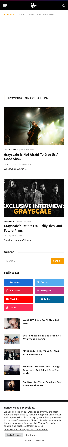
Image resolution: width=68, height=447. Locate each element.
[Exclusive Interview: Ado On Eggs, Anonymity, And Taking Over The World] (12, 370)
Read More (31, 435)
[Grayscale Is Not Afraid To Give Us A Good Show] (34, 126)
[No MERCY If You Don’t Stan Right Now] (12, 323)
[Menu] (5, 5)
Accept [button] (28, 440)
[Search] (63, 5)
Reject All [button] (39, 440)
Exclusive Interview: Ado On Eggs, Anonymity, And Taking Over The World (42, 370)
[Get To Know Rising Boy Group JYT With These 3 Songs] (12, 339)
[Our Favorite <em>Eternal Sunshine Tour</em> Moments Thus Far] (12, 385)
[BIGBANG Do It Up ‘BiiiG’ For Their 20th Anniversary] (12, 354)
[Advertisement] (34, 55)
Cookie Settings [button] (14, 435)
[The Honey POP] (34, 5)
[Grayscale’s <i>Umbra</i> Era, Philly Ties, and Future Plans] (34, 198)
